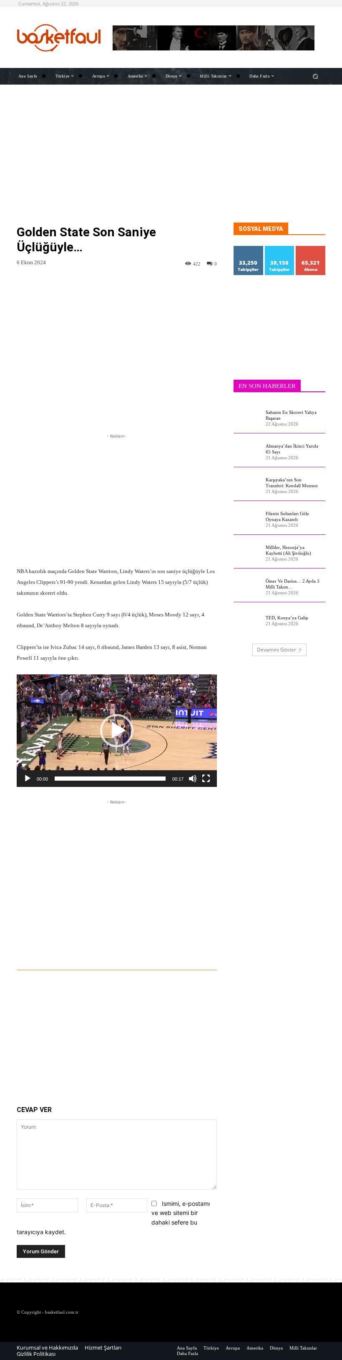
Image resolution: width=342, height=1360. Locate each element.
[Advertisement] (171, 164)
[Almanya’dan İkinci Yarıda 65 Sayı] (247, 450)
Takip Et (248, 249)
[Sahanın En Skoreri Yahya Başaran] (247, 417)
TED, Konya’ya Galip (287, 617)
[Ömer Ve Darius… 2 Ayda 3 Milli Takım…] (247, 585)
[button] (315, 76)
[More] (164, 947)
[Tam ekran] (206, 778)
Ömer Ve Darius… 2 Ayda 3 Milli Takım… (292, 584)
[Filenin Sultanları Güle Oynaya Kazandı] (247, 518)
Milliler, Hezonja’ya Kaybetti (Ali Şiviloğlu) (288, 550)
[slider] (110, 778)
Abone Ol (311, 249)
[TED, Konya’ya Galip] (247, 619)
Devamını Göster (276, 649)
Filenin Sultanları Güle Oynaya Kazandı (287, 516)
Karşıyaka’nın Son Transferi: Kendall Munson (292, 482)
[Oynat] (27, 778)
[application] (117, 730)
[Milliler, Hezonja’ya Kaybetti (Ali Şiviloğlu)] (247, 552)
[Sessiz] (193, 778)
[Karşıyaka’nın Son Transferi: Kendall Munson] (247, 484)
